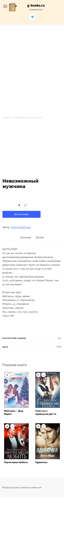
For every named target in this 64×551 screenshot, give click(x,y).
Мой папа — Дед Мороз (13, 413)
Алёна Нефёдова (21, 227)
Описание (25, 237)
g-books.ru (36, 5)
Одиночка (41, 462)
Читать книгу (21, 214)
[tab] (26, 237)
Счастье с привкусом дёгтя (45, 413)
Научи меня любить (16, 462)
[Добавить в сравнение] (25, 205)
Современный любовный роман (27, 118)
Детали (40, 237)
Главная (6, 118)
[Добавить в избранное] (19, 205)
